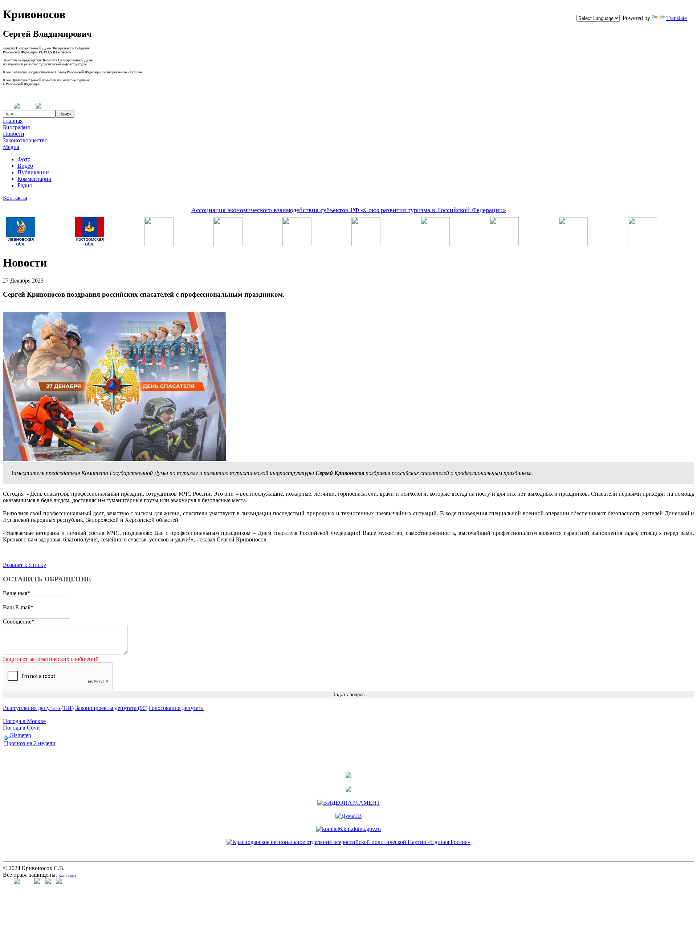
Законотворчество (25, 140)
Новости (13, 134)
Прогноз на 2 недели (30, 743)
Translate (676, 18)
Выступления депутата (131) (38, 708)
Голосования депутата (176, 708)
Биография (16, 127)
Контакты (15, 198)
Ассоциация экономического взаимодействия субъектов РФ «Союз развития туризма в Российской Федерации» (348, 210)
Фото (23, 159)
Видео (25, 166)
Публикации (33, 172)
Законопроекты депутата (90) (111, 708)
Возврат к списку (24, 565)
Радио (24, 185)
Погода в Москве (24, 721)
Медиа (11, 147)
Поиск (65, 114)
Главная (13, 121)
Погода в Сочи (21, 727)
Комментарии (34, 179)
